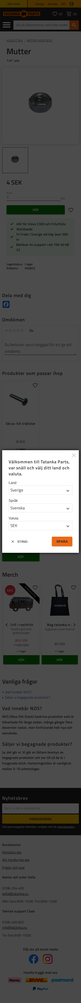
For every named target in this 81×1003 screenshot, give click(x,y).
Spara (62, 541)
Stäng (22, 541)
